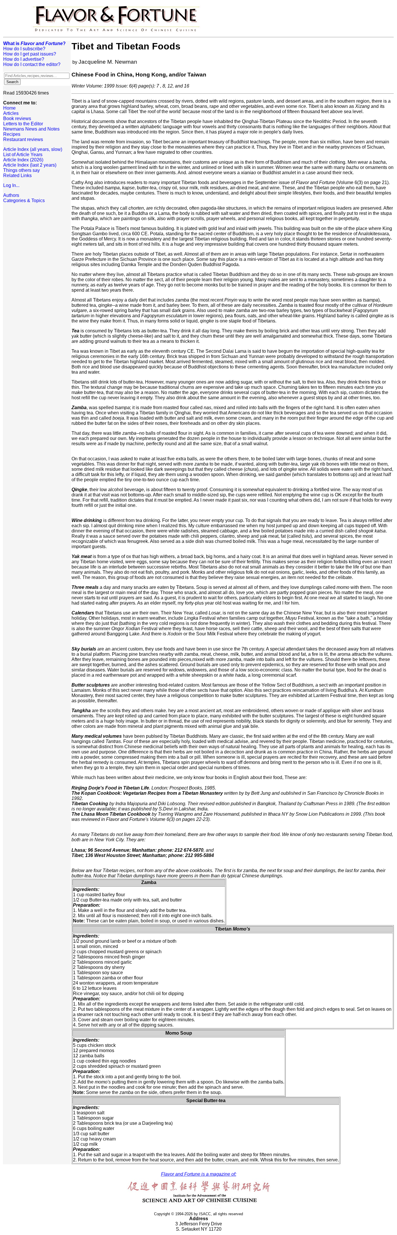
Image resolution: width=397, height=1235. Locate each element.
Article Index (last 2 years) (29, 165)
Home (9, 108)
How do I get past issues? (29, 53)
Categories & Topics (24, 200)
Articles (11, 113)
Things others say (21, 170)
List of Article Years (22, 154)
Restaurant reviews (23, 139)
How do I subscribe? (24, 48)
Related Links (17, 175)
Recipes (11, 134)
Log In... (11, 185)
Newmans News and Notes (31, 128)
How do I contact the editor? (31, 64)
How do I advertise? (23, 59)
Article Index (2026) (23, 159)
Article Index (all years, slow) (32, 149)
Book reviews (17, 118)
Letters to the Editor (23, 123)
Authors (11, 195)
